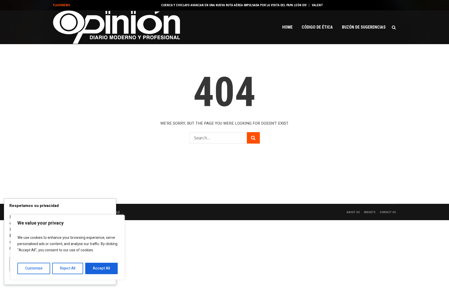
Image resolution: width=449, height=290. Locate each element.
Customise (34, 268)
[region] (67, 247)
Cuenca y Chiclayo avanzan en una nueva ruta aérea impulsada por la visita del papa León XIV (230, 5)
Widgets (369, 212)
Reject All (67, 268)
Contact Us (388, 212)
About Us (353, 212)
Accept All (101, 268)
